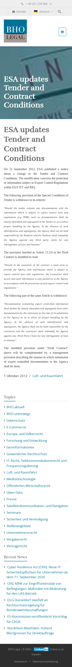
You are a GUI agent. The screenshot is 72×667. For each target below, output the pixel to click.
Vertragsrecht (17, 546)
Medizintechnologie (21, 479)
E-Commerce (16, 427)
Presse (12, 499)
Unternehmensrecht (22, 532)
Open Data (14, 492)
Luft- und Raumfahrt (47, 376)
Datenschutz (16, 420)
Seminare (14, 512)
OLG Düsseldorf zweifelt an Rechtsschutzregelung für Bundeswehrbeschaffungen (27, 605)
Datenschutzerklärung (45, 661)
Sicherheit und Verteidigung (27, 519)
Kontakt (21, 11)
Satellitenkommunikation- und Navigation (37, 506)
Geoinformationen (20, 447)
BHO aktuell (15, 407)
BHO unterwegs (18, 413)
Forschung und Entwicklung (27, 440)
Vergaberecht (17, 539)
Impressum (20, 661)
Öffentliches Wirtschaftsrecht (28, 485)
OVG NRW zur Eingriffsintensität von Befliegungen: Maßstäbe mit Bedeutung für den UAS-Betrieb (36, 588)
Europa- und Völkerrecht (25, 434)
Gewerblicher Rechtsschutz (27, 454)
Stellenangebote (19, 526)
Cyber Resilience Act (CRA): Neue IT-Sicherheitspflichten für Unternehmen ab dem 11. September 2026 (37, 572)
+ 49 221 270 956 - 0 (38, 4)
